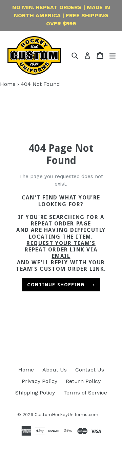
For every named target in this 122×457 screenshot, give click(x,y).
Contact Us (89, 369)
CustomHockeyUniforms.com (66, 414)
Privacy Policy (39, 381)
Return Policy (83, 381)
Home (8, 84)
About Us (54, 369)
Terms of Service (85, 392)
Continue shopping (55, 284)
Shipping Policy (35, 392)
